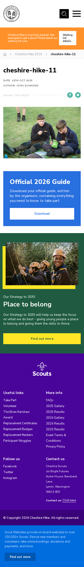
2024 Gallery (55, 418)
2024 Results (55, 423)
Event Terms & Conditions (56, 438)
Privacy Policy (55, 447)
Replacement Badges (18, 429)
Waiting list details (68, 38)
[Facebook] (70, 95)
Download (42, 214)
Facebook (10, 466)
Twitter (8, 472)
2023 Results (55, 429)
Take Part (9, 400)
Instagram (10, 478)
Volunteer (10, 406)
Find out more (42, 338)
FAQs (49, 400)
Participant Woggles (17, 441)
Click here (69, 500)
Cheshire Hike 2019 (28, 54)
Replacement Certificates (20, 423)
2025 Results (55, 412)
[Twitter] (78, 95)
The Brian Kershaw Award (16, 415)
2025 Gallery (55, 406)
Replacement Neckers (18, 435)
